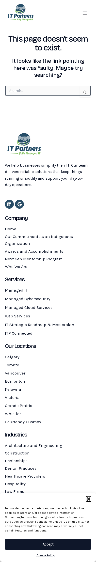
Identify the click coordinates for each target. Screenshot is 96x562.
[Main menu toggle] (84, 13)
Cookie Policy (45, 555)
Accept (48, 544)
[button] (88, 498)
